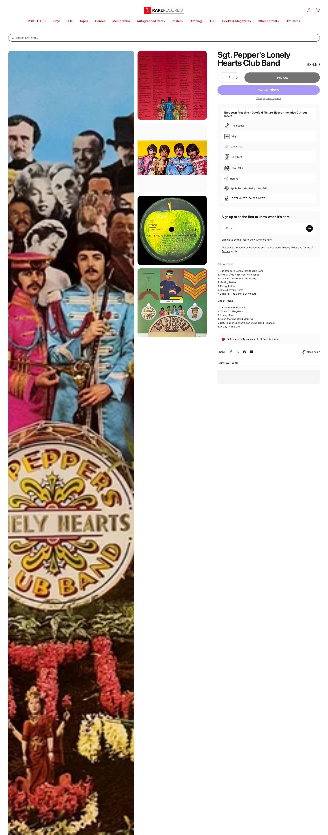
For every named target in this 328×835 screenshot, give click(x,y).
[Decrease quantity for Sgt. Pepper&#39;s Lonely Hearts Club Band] (222, 78)
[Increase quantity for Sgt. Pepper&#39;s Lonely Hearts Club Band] (238, 78)
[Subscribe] (309, 228)
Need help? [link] (313, 351)
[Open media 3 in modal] (172, 157)
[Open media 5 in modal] (172, 303)
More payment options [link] (268, 98)
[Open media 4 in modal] (172, 230)
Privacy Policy (289, 247)
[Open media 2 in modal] (172, 85)
